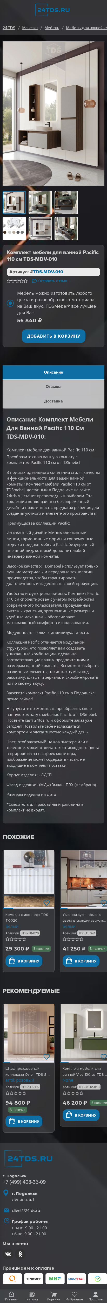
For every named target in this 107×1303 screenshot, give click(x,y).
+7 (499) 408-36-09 (24, 1181)
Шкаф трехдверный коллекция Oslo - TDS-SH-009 (27, 1074)
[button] (8, 879)
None (68, 1080)
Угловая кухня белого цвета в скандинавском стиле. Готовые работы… (83, 920)
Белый (11, 926)
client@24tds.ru (26, 1210)
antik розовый (19, 1080)
